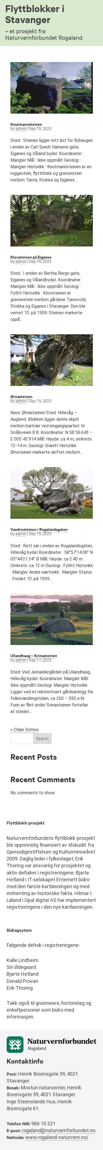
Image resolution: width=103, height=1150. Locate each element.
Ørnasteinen (21, 396)
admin (20, 129)
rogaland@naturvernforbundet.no (58, 1130)
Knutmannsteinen (26, 124)
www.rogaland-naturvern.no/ (56, 1137)
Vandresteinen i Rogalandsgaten (39, 529)
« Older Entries (24, 729)
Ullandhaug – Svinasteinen (33, 655)
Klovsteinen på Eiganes (30, 257)
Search (42, 738)
